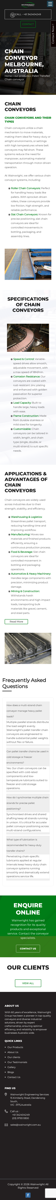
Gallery (11, 1067)
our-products (21, 75)
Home (8, 75)
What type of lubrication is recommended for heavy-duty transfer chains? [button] (24, 845)
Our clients (13, 1057)
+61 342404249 (28, 14)
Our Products (15, 1047)
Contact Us (28, 948)
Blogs (10, 1072)
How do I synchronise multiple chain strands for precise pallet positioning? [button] (28, 803)
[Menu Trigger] (50, 4)
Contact (28, 24)
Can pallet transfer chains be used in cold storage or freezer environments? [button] (28, 757)
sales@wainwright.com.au (25, 1124)
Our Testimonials (17, 1062)
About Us (12, 1052)
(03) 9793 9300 (20, 1118)
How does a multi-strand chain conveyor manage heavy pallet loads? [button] (24, 711)
